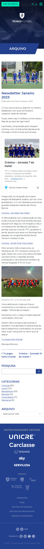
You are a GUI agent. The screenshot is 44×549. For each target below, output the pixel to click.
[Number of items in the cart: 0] (36, 4)
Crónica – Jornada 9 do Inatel (15, 213)
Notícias (5, 394)
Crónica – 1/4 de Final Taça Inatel (17, 243)
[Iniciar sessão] (32, 4)
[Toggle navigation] (40, 4)
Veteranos (6, 400)
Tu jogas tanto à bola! (11, 339)
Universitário (7, 397)
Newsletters (7, 391)
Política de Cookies (22, 507)
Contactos (22, 498)
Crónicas (5, 385)
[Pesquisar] (39, 371)
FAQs (22, 502)
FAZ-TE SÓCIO (10, 4)
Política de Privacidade (22, 511)
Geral (4, 388)
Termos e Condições (22, 516)
